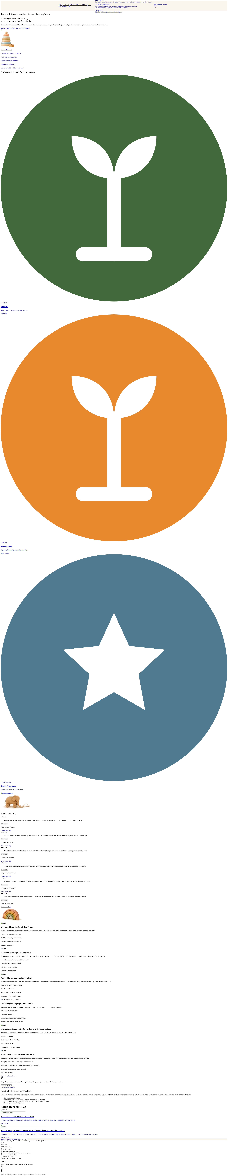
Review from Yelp (6, 830)
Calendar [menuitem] (113, 12)
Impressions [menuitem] (148, 2)
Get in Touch (23, 1139)
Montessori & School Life (102, 4)
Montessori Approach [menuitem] (101, 6)
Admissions (98, 10)
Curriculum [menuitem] (130, 6)
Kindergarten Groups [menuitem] (121, 6)
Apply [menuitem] (120, 12)
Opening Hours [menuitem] (106, 12)
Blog (155, 4)
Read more (4, 823)
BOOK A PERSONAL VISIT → (10, 28)
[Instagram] (114, 1166)
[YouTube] (114, 1169)
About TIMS (4, 1164)
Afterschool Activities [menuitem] (112, 7)
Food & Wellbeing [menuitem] (123, 7)
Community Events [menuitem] (139, 2)
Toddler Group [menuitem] (111, 6)
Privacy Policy (6, 1158)
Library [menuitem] (103, 7)
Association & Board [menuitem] (128, 2)
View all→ (4, 1109)
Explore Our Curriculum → (8, 1076)
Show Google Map (6, 1085)
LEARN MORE (25, 28)
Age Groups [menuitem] (98, 12)
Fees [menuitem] (117, 12)
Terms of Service (16, 1158)
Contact (159, 4)
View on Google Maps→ (8, 1087)
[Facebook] (114, 1168)
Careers (31, 1164)
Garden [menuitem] (99, 7)
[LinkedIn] (114, 1171)
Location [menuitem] (102, 2)
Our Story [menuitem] (97, 2)
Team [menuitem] (121, 2)
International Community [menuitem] (112, 2)
